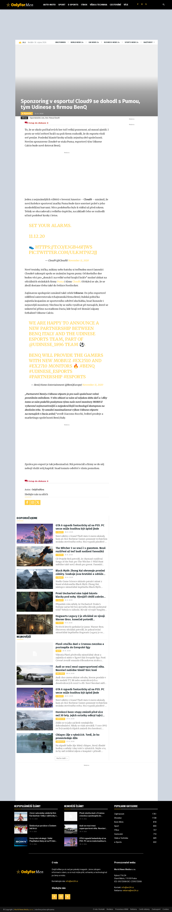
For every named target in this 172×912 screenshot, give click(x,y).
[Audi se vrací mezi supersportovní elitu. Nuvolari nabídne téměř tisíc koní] (35, 675)
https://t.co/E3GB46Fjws (63, 247)
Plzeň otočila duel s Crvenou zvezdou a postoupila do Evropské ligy (80, 645)
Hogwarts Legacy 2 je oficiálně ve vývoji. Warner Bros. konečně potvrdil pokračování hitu (80, 617)
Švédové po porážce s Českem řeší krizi (42, 827)
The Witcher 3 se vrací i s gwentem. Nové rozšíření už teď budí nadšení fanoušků (81, 549)
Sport (58, 651)
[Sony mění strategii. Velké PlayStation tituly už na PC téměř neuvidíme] (20, 841)
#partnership (45, 376)
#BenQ (87, 366)
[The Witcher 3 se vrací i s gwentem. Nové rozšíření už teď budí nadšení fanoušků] (35, 556)
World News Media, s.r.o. (23, 909)
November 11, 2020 (78, 260)
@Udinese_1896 (46, 344)
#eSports (74, 376)
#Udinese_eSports (50, 371)
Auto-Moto (60, 673)
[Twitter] (146, 4)
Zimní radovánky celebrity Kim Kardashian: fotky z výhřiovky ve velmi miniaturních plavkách (43, 814)
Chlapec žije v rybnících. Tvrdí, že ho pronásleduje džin (77, 736)
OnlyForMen (38, 490)
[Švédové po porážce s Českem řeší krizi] (20, 829)
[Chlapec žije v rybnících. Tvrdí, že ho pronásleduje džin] (35, 743)
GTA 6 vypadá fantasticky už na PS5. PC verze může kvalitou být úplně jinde (80, 527)
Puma (60, 281)
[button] (163, 4)
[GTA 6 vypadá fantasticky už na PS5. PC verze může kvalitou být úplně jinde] (35, 534)
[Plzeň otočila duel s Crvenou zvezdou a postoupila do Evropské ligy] (35, 652)
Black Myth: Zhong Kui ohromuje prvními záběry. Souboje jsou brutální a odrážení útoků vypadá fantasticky (81, 572)
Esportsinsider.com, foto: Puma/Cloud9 (45, 118)
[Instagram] (141, 4)
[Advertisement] (67, 174)
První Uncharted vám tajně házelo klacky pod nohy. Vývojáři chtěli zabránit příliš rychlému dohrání (80, 595)
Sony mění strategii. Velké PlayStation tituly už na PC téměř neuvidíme (43, 839)
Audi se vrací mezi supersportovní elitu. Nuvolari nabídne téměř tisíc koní (80, 668)
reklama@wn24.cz (130, 890)
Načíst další (61, 758)
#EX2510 (81, 360)
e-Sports (26, 113)
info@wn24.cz (72, 881)
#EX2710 (38, 366)
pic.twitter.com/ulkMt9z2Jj (63, 252)
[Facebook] (137, 4)
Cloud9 (76, 281)
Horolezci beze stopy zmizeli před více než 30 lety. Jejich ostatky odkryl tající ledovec (79, 713)
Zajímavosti (60, 719)
